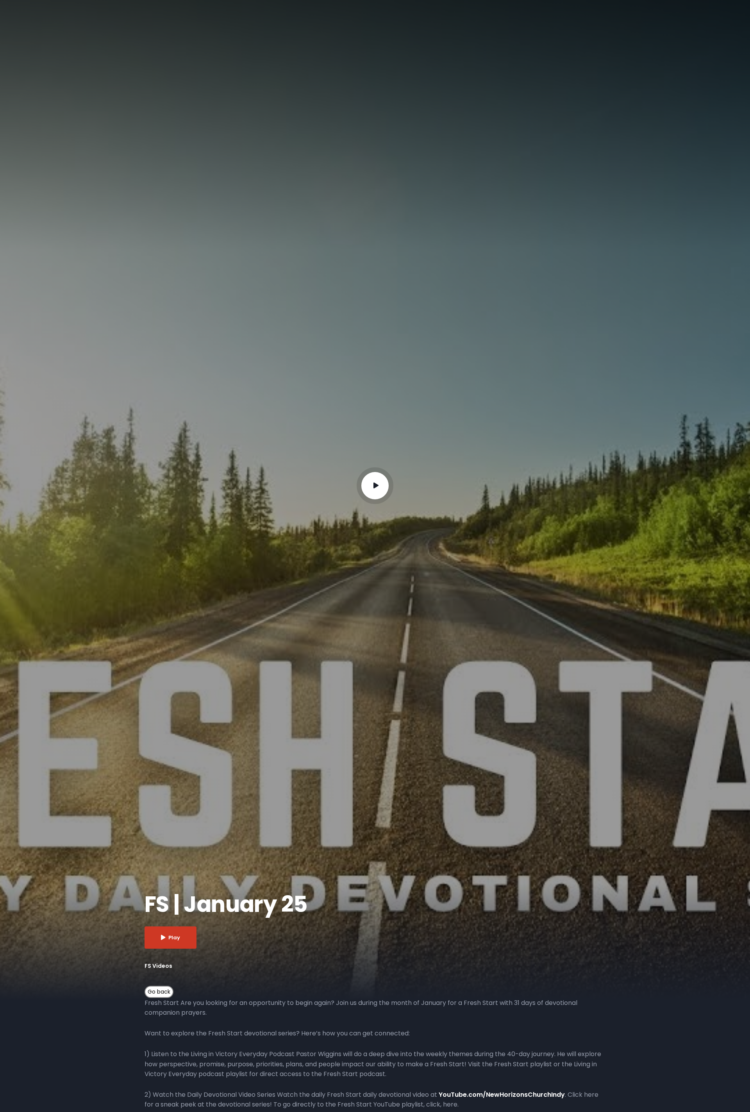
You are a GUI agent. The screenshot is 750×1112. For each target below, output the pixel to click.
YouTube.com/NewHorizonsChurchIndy (502, 1094)
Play (174, 937)
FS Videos (158, 966)
